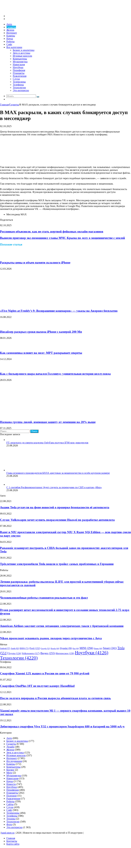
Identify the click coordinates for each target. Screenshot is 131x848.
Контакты (11, 841)
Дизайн (10, 746)
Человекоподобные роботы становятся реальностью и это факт (44, 597)
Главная (4, 104)
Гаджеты (11, 27)
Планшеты (18, 73)
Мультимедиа (20, 61)
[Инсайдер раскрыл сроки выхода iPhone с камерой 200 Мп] (4, 325)
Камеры (10, 35)
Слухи (16, 79)
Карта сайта (12, 844)
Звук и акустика (21, 53)
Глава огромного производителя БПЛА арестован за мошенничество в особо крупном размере (58, 473)
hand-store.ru (7, 832)
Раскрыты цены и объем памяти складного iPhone (35, 262)
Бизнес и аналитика (23, 50)
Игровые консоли (22, 55)
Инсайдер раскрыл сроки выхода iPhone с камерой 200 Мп (41, 331)
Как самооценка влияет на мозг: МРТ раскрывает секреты (41, 352)
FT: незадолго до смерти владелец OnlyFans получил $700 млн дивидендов (47, 442)
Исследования (14, 761)
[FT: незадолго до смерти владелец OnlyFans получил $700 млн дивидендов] (7, 439)
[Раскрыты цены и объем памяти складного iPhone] (4, 256)
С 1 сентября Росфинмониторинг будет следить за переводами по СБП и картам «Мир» (54, 487)
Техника (10, 818)
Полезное (11, 795)
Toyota (14, 653)
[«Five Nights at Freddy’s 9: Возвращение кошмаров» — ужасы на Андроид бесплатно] (31, 304)
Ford (35, 648)
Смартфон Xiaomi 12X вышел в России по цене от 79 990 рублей (44, 673)
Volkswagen (31, 653)
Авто (9, 24)
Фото (9, 824)
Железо (10, 30)
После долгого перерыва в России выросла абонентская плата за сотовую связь (55, 698)
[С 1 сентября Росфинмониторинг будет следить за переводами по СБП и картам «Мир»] (10, 484)
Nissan (98, 648)
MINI (86, 648)
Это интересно (21, 90)
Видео (47, 653)
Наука (9, 38)
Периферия (19, 70)
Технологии (19, 87)
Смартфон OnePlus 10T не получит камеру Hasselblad (37, 686)
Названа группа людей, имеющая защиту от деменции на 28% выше (48, 422)
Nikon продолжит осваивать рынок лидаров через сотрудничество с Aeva (51, 638)
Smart (110, 648)
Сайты (10, 804)
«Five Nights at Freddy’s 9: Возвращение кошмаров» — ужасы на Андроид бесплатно (59, 310)
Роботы (10, 41)
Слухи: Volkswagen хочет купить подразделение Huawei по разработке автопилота (57, 519)
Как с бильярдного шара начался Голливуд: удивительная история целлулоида (55, 373)
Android (5, 648)
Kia (76, 648)
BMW (24, 648)
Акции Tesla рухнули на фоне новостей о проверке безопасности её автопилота (54, 507)
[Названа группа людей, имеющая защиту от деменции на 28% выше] (31, 415)
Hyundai (66, 648)
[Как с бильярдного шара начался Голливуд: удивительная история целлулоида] (4, 367)
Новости (11, 784)
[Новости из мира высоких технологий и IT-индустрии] (24, 10)
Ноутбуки (18, 67)
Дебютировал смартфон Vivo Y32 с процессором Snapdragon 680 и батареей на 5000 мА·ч (62, 726)
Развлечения (19, 76)
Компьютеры (20, 58)
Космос (10, 769)
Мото (9, 772)
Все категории (14, 47)
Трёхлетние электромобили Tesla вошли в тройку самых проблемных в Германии (57, 564)
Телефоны (18, 84)
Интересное (65, 653)
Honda (55, 648)
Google (45, 648)
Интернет (11, 32)
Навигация (19, 64)
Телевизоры (19, 81)
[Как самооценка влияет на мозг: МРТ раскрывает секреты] (4, 346)
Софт (9, 44)
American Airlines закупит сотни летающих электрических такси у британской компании (61, 626)
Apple (15, 648)
